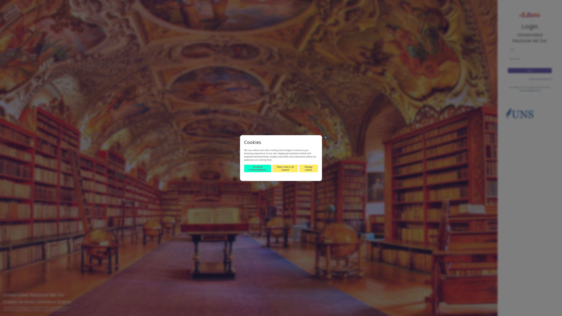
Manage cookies (308, 168)
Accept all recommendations (257, 168)
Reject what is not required (285, 168)
